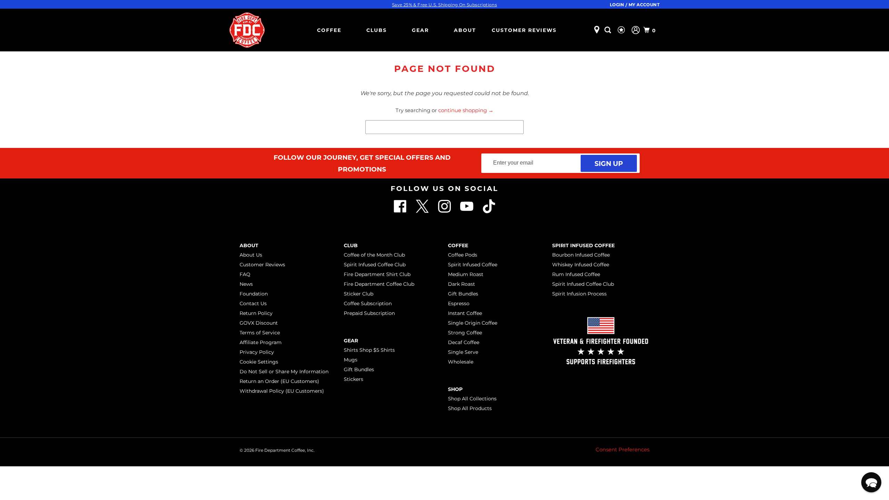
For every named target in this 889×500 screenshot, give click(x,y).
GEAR (420, 30)
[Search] (608, 30)
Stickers (353, 379)
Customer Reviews (524, 30)
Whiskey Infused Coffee (580, 264)
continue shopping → (465, 110)
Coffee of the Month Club (374, 255)
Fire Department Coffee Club (379, 284)
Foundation (254, 294)
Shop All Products (470, 408)
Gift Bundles (359, 369)
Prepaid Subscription (369, 313)
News (246, 284)
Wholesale (460, 362)
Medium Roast (465, 274)
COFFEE (329, 30)
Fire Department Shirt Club (377, 274)
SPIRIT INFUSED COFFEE (583, 245)
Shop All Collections (472, 398)
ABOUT (465, 30)
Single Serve (463, 352)
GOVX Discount (259, 323)
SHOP (455, 389)
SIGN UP (609, 163)
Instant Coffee (465, 313)
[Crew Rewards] (622, 30)
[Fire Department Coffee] (247, 30)
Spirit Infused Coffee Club (375, 264)
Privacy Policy (257, 352)
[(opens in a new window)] (489, 211)
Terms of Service (260, 333)
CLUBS (376, 30)
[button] (871, 482)
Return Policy (256, 313)
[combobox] (444, 127)
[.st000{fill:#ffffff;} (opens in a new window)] (400, 211)
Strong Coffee (465, 333)
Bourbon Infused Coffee (581, 255)
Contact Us (253, 303)
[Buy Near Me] (596, 30)
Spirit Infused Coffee (472, 264)
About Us (251, 255)
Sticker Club (358, 294)
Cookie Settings (259, 362)
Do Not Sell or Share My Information (284, 371)
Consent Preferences (622, 449)
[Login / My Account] (635, 30)
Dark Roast (461, 284)
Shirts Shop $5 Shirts (369, 350)
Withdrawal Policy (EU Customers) (282, 391)
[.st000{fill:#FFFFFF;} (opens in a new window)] (423, 211)
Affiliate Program (261, 342)
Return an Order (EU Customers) (279, 381)
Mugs (350, 360)
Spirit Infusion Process (579, 294)
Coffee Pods (462, 255)
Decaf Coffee (463, 342)
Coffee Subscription (368, 303)
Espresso (459, 303)
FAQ (245, 274)
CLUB (351, 245)
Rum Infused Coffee (576, 274)
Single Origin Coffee (472, 323)
